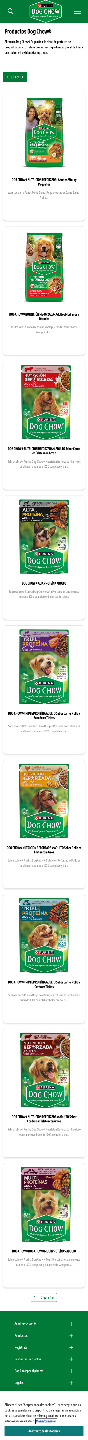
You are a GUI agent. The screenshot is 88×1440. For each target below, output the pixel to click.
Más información (46, 1421)
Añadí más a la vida (25, 1324)
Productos (20, 1335)
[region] (44, 1415)
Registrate (20, 1347)
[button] (77, 11)
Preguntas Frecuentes (27, 1359)
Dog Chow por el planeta (28, 1371)
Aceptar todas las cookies (44, 1431)
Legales (18, 1382)
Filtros (15, 77)
